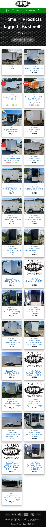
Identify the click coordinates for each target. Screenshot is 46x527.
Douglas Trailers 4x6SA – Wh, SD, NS (34, 69)
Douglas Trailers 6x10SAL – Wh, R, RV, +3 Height (12, 189)
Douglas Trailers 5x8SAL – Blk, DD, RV (12, 131)
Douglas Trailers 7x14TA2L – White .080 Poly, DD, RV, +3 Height (34, 342)
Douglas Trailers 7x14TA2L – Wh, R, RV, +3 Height (12, 373)
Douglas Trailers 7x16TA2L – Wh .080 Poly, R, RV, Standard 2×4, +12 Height (11, 466)
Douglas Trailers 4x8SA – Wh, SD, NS (12, 98)
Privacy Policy (35, 519)
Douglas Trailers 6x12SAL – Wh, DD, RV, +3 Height (11, 281)
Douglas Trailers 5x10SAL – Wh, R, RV (34, 131)
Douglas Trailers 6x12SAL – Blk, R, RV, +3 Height (12, 250)
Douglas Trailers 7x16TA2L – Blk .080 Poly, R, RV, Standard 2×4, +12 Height (34, 466)
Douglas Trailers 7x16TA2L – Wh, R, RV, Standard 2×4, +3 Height (34, 373)
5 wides (12, 68)
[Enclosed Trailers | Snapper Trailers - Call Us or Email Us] (23, 4)
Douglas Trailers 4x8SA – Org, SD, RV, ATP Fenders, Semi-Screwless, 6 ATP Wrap (34, 100)
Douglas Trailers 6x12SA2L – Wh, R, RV (34, 280)
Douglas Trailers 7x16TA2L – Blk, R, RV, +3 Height (34, 434)
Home (10, 19)
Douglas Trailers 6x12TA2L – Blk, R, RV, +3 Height (34, 311)
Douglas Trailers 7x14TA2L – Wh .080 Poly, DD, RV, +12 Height (12, 404)
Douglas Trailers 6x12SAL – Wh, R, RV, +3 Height (34, 250)
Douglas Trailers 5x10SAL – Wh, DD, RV (34, 159)
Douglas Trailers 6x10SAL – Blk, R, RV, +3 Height (34, 189)
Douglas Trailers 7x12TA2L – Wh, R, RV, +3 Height (12, 342)
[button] (8, 10)
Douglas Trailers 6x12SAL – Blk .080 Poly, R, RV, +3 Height (12, 311)
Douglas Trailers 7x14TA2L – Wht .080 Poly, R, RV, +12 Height (34, 404)
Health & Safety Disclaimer (16, 519)
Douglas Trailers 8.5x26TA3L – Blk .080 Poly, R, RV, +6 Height (12, 498)
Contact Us (30, 521)
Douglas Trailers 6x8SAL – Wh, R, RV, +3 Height (12, 159)
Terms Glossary (18, 521)
